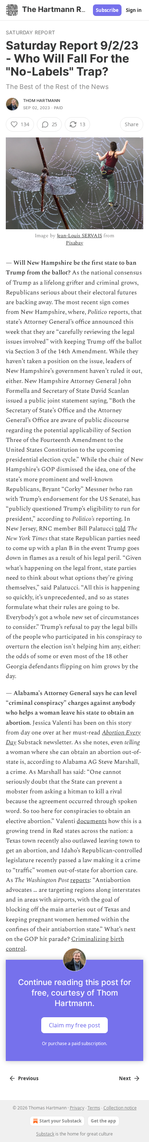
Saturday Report (30, 32)
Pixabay (74, 243)
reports (80, 880)
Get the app (103, 1121)
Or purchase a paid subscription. (74, 1043)
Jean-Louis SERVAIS (79, 235)
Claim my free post (74, 1025)
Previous (28, 1078)
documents (92, 821)
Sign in (134, 10)
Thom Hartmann (41, 100)
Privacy (77, 1108)
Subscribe (107, 10)
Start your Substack (60, 1121)
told (120, 528)
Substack (45, 1134)
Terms (94, 1108)
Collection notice (120, 1108)
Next (125, 1078)
